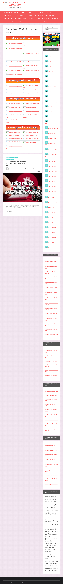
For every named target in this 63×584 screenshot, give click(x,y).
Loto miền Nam (52, 217)
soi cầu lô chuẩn (53, 561)
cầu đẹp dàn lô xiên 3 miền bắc (15, 86)
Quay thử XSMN (52, 232)
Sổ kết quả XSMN (52, 82)
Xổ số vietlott (51, 92)
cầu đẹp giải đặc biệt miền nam (32, 103)
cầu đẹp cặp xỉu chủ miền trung (15, 138)
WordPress (25, 582)
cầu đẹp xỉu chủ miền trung (14, 132)
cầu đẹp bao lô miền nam (31, 107)
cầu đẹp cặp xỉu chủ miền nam (15, 111)
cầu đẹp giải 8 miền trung (14, 135)
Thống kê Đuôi (51, 186)
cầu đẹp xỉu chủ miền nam (14, 103)
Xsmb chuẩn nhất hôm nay (46, 12)
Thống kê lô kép (52, 176)
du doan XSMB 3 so (51, 507)
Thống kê (54, 18)
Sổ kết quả (25, 18)
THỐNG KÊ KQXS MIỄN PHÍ (49, 15)
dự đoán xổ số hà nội (55, 513)
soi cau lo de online (52, 534)
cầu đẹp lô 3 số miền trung (31, 142)
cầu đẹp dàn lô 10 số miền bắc (32, 89)
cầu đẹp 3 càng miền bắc (51, 361)
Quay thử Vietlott (52, 242)
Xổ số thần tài (51, 133)
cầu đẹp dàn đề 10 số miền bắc (32, 70)
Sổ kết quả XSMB (52, 77)
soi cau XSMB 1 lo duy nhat (50, 556)
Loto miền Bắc (51, 212)
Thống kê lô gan (52, 166)
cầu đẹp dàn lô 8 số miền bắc (32, 61)
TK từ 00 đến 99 (52, 207)
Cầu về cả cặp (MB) (52, 149)
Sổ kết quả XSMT (52, 86)
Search (47, 29)
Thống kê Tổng (52, 197)
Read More (9, 211)
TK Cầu (47, 18)
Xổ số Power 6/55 (52, 102)
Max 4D (50, 112)
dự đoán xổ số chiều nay (51, 512)
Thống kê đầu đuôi (52, 161)
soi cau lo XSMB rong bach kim (50, 549)
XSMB (58, 15)
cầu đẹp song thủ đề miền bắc (15, 61)
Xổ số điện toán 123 (53, 128)
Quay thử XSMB (52, 227)
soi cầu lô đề (49, 570)
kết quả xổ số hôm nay (16, 18)
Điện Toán (40, 18)
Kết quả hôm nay (52, 71)
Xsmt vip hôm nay (8, 15)
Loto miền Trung (52, 222)
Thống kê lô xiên (52, 171)
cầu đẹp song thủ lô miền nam (32, 111)
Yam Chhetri (38, 582)
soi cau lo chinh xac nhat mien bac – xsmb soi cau (17, 4)
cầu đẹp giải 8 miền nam (14, 107)
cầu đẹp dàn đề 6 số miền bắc (15, 70)
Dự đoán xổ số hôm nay (49, 514)
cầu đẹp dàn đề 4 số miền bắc (15, 66)
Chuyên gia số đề (30, 15)
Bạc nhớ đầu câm (49, 496)
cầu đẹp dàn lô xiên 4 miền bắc (15, 89)
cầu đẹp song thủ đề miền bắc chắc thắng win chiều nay (16, 163)
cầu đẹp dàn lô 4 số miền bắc (32, 53)
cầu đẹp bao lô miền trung (31, 135)
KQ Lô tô (6, 21)
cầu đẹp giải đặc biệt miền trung (32, 132)
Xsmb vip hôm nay (33, 12)
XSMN (5, 18)
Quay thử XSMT (52, 237)
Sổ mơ (49, 247)
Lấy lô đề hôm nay (39, 15)
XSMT (9, 18)
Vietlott (33, 18)
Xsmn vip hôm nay (19, 15)
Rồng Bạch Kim (54, 521)
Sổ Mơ (19, 21)
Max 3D (50, 106)
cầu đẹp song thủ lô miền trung (32, 138)
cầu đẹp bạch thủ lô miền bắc (15, 43)
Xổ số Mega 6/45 (52, 97)
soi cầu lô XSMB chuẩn (54, 568)
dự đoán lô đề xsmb (50, 510)
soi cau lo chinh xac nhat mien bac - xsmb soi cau (19, 168)
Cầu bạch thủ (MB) (52, 138)
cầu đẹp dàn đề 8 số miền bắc (15, 74)
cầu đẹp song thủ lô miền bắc (15, 48)
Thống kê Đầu (51, 181)
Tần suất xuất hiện (52, 202)
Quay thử (13, 21)
